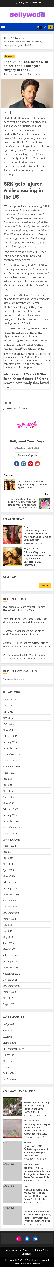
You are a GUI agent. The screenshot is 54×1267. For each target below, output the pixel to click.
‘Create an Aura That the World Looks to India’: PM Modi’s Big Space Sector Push (36, 1194)
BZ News (7, 1036)
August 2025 (9, 772)
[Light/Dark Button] (39, 27)
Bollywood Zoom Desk (16, 74)
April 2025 (8, 797)
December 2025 (11, 748)
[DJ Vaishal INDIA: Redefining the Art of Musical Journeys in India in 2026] (12, 1150)
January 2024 (10, 888)
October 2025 (10, 760)
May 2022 (8, 998)
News (35, 549)
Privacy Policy (41, 1250)
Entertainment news (14, 1048)
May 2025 (8, 791)
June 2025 (8, 784)
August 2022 (9, 991)
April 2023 (8, 943)
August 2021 (9, 1004)
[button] (3, 27)
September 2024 (11, 839)
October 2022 (10, 979)
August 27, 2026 (33, 1116)
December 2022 (11, 967)
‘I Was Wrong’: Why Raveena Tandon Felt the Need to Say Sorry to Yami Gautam (37, 535)
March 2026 (9, 730)
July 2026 (7, 705)
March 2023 (9, 949)
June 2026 (8, 711)
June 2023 (8, 931)
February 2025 (10, 809)
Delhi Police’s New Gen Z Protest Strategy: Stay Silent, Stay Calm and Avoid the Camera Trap (37, 1216)
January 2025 (10, 815)
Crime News (9, 1042)
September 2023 (11, 912)
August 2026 (9, 699)
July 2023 (7, 924)
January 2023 (10, 961)
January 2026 (10, 742)
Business (7, 1030)
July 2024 (7, 851)
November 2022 (11, 973)
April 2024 (8, 870)
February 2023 (10, 955)
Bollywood (9, 56)
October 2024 (10, 833)
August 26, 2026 (33, 1137)
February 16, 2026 (34, 544)
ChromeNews (19, 1263)
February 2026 (10, 736)
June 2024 (8, 857)
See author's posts (27, 455)
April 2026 (8, 723)
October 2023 (10, 906)
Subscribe (50, 27)
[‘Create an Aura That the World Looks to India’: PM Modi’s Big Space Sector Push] (12, 1193)
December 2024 (11, 821)
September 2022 (11, 985)
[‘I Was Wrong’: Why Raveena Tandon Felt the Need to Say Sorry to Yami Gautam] (12, 534)
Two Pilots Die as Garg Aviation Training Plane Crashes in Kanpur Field (24, 608)
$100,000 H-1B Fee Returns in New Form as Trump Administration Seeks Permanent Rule (37, 1172)
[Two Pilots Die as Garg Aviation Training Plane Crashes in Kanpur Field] (12, 1106)
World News (9, 1079)
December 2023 (11, 894)
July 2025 (7, 778)
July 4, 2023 (35, 74)
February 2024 (10, 882)
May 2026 (8, 717)
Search (10, 576)
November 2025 (11, 754)
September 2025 (11, 766)
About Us (16, 1250)
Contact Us (28, 1250)
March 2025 (9, 803)
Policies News (10, 1073)
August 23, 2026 (33, 1225)
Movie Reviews (11, 1061)
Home (7, 1250)
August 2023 (9, 918)
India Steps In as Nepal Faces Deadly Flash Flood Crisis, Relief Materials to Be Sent (37, 1129)
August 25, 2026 (33, 1181)
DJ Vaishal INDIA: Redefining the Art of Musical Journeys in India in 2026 (36, 1151)
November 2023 (11, 900)
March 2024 (9, 876)
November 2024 (11, 827)
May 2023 (8, 937)
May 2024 (8, 864)
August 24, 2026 (33, 1203)
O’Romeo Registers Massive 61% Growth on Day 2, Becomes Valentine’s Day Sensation (37, 558)
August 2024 (9, 845)
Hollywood (8, 1054)
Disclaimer (26, 1253)
